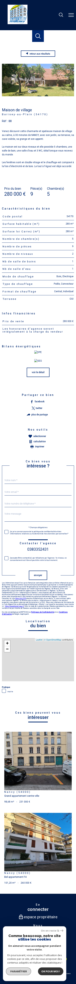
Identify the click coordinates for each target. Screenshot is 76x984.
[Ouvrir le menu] (71, 15)
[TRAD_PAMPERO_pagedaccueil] (18, 23)
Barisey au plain (26, 46)
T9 (48, 46)
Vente (13, 46)
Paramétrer (18, 971)
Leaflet (39, 639)
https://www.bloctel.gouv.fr (14, 606)
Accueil (5, 46)
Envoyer (38, 575)
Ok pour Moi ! (50, 971)
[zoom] (38, 95)
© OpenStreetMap (52, 639)
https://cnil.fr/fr (20, 598)
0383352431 (38, 549)
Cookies (68, 973)
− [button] (7, 649)
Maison (40, 46)
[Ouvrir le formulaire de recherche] (61, 15)
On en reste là (50, 930)
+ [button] (7, 643)
